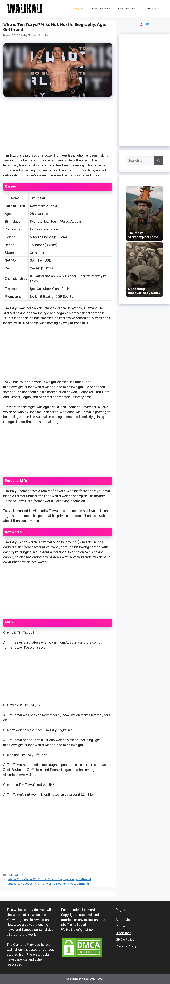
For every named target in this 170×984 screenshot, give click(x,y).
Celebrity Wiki (76, 8)
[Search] (158, 160)
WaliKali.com (16, 950)
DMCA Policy (125, 940)
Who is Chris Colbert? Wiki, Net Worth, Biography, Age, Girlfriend (49, 879)
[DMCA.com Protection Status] (82, 957)
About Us (123, 920)
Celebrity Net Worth (128, 8)
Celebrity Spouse (100, 8)
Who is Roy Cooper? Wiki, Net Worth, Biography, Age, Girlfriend (48, 883)
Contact (122, 926)
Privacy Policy (126, 946)
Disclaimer (123, 933)
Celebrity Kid (153, 8)
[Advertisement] (58, 127)
